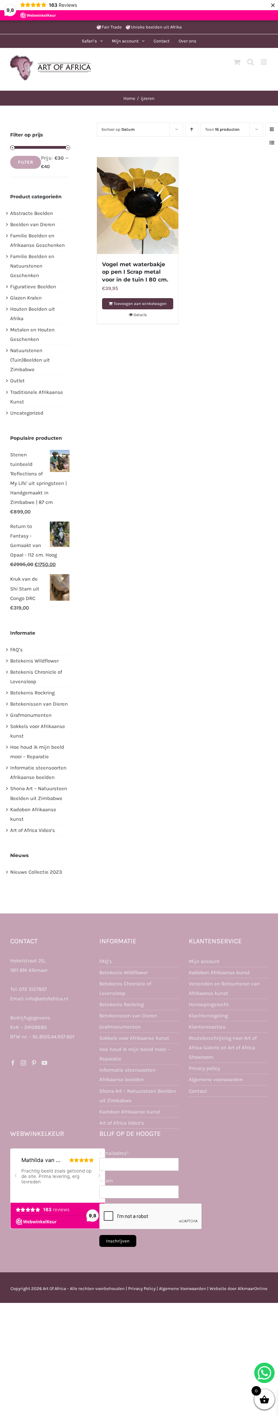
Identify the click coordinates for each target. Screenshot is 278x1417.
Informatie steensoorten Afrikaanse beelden (127, 1075)
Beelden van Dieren (32, 224)
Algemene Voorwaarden (182, 1288)
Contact (198, 1091)
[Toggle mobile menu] (264, 62)
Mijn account (204, 961)
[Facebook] (13, 1063)
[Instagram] (23, 1063)
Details (140, 314)
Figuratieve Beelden (33, 287)
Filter (25, 162)
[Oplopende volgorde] (191, 130)
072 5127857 (33, 989)
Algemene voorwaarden (216, 1079)
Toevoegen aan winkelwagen (140, 303)
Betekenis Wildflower (34, 661)
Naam (106, 1181)
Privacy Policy (142, 1288)
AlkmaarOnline (252, 1288)
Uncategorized (26, 413)
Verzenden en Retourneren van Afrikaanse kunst (224, 988)
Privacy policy (204, 1068)
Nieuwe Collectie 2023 (36, 872)
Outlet (17, 381)
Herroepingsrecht (209, 1004)
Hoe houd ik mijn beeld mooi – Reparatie (134, 1054)
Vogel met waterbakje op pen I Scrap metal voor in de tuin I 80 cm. (135, 272)
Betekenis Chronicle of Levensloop (125, 988)
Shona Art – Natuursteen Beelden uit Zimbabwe (137, 1096)
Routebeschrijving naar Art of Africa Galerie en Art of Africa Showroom (223, 1047)
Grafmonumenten (31, 715)
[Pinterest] (34, 1063)
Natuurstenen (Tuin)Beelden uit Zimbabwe (30, 360)
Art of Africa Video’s (32, 830)
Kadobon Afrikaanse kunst (129, 1112)
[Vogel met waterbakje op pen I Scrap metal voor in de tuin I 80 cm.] (138, 205)
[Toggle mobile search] (250, 62)
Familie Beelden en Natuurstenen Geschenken (32, 265)
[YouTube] (44, 1063)
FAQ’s (16, 650)
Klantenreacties (207, 1027)
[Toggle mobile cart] (237, 62)
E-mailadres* (114, 1153)
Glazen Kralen (26, 298)
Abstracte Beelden (31, 213)
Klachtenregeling (208, 1016)
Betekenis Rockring (32, 693)
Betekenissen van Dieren (39, 704)
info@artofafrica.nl (46, 999)
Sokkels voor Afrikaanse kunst (134, 1038)
